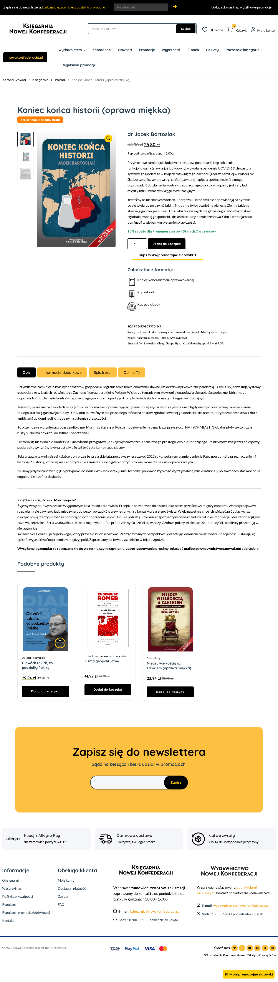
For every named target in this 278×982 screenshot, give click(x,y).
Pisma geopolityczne (101, 661)
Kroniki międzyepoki (196, 343)
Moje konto (66, 880)
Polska (60, 80)
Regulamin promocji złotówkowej (26, 912)
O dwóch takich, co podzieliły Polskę (37, 663)
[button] (108, 138)
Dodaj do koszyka (166, 244)
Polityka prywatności (17, 896)
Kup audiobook (148, 304)
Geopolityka (174, 343)
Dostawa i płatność (72, 888)
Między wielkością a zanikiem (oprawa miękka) (169, 663)
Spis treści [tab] (102, 372)
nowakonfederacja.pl (25, 57)
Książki (223, 332)
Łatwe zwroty (222, 835)
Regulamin (9, 904)
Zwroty (63, 896)
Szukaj (186, 29)
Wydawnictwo (178, 337)
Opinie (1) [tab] (132, 372)
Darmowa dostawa (134, 835)
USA (221, 343)
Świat (213, 343)
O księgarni (10, 880)
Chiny (160, 343)
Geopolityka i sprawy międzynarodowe (165, 332)
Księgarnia (40, 80)
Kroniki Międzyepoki (205, 332)
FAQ (61, 904)
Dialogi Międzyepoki (33, 657)
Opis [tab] (26, 372)
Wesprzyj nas (12, 888)
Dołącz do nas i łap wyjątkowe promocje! (242, 7)
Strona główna (14, 80)
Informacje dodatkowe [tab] (62, 372)
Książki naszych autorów (142, 337)
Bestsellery (153, 658)
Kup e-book (146, 292)
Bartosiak (150, 343)
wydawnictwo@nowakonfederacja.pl (241, 905)
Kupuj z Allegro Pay (42, 835)
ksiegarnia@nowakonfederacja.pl (155, 911)
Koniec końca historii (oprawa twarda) (165, 280)
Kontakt (8, 920)
